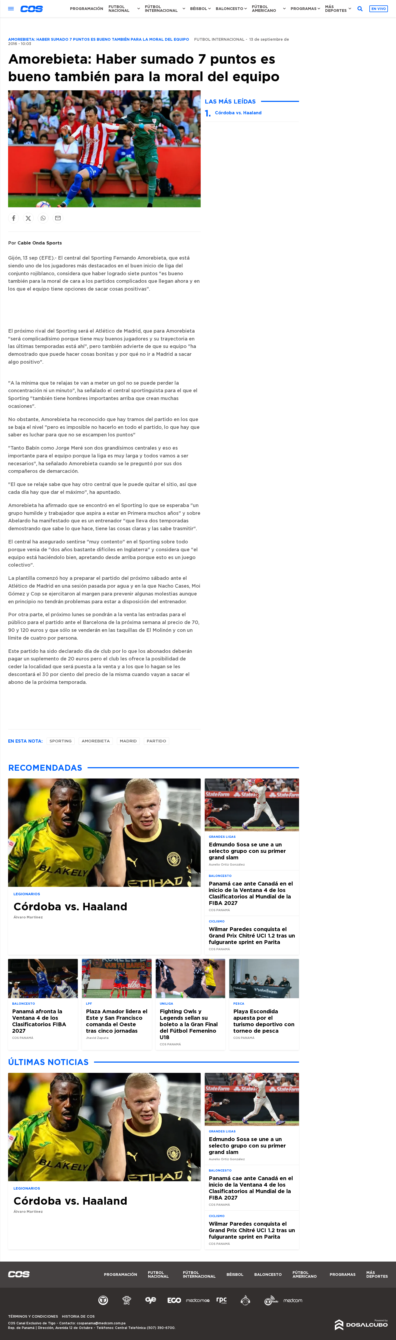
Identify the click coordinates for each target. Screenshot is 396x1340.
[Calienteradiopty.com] (245, 1305)
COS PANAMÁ (219, 910)
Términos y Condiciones (33, 1316)
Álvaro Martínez (28, 917)
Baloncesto (229, 9)
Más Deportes (336, 8)
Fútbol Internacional (161, 8)
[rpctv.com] (127, 1305)
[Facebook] (13, 218)
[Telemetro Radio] (269, 1305)
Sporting (61, 741)
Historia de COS (78, 1316)
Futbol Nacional (119, 8)
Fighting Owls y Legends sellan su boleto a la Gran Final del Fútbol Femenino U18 (189, 1024)
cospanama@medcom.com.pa (101, 1323)
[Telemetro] (103, 1305)
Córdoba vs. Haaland (238, 112)
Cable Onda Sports (40, 242)
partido (156, 741)
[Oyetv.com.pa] (150, 1305)
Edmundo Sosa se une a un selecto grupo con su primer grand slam (247, 850)
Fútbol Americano (264, 8)
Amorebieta (96, 741)
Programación (86, 9)
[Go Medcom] (198, 1305)
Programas (304, 9)
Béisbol (198, 9)
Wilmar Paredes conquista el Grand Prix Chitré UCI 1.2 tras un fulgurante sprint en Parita (252, 935)
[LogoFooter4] (222, 1305)
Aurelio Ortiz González (227, 864)
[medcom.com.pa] (293, 1305)
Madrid (128, 741)
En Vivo (378, 9)
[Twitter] (28, 218)
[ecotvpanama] (174, 1305)
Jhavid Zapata (97, 1037)
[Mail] (58, 218)
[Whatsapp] (43, 218)
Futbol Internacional (219, 40)
